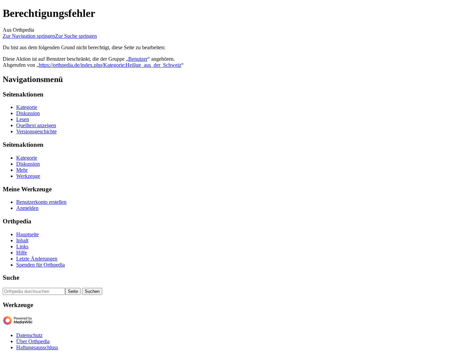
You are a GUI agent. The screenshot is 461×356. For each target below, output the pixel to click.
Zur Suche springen (76, 36)
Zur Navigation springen (29, 36)
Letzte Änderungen (36, 259)
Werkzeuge (28, 176)
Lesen (22, 119)
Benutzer (137, 59)
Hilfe (21, 252)
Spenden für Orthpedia (40, 265)
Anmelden (27, 208)
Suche (11, 277)
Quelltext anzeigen (36, 125)
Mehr (22, 170)
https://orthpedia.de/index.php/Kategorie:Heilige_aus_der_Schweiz (110, 65)
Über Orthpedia (33, 341)
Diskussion (28, 113)
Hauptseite (27, 234)
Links (22, 246)
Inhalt (22, 240)
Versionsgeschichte (36, 131)
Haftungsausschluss (37, 347)
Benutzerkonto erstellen (41, 202)
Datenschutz (29, 335)
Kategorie (26, 107)
